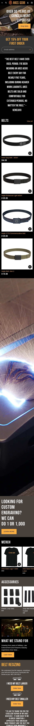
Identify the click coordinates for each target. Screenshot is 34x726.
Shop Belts (24, 26)
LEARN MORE (9, 531)
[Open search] (6, 3)
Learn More (8, 655)
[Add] (30, 153)
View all (30, 121)
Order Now (17, 688)
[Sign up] (30, 49)
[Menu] (2, 3)
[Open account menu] (28, 3)
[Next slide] (30, 560)
